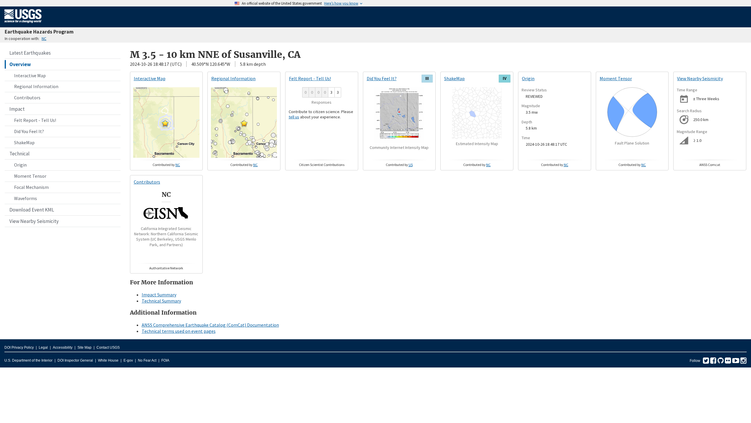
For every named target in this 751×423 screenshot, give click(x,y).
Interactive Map (30, 75)
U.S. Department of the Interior (28, 360)
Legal (43, 347)
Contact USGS (108, 347)
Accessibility (62, 347)
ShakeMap (24, 142)
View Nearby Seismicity (34, 221)
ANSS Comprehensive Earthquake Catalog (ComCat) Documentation (210, 325)
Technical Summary (161, 301)
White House (108, 360)
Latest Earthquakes (30, 53)
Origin (20, 165)
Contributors (27, 97)
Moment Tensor (30, 176)
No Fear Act (147, 360)
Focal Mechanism (31, 187)
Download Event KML (31, 210)
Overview (20, 64)
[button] (165, 123)
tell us (294, 117)
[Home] (23, 24)
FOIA (165, 360)
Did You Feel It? (29, 131)
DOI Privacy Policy (19, 347)
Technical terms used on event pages (179, 331)
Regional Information (36, 86)
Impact (17, 109)
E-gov (128, 360)
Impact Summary (159, 295)
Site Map (84, 347)
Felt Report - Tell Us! (35, 120)
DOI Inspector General (75, 360)
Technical (19, 153)
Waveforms (25, 198)
